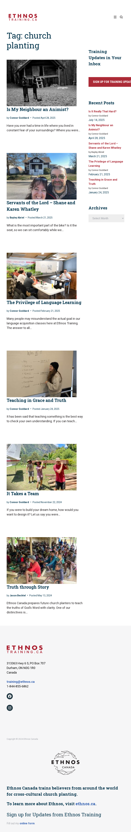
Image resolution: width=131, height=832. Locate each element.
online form (27, 823)
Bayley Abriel (17, 217)
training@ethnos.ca (21, 681)
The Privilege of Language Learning (44, 302)
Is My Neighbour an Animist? (37, 109)
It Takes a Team (23, 493)
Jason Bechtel (18, 595)
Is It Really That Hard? (103, 111)
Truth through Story (28, 587)
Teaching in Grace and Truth (36, 400)
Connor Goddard (19, 117)
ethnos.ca (85, 803)
